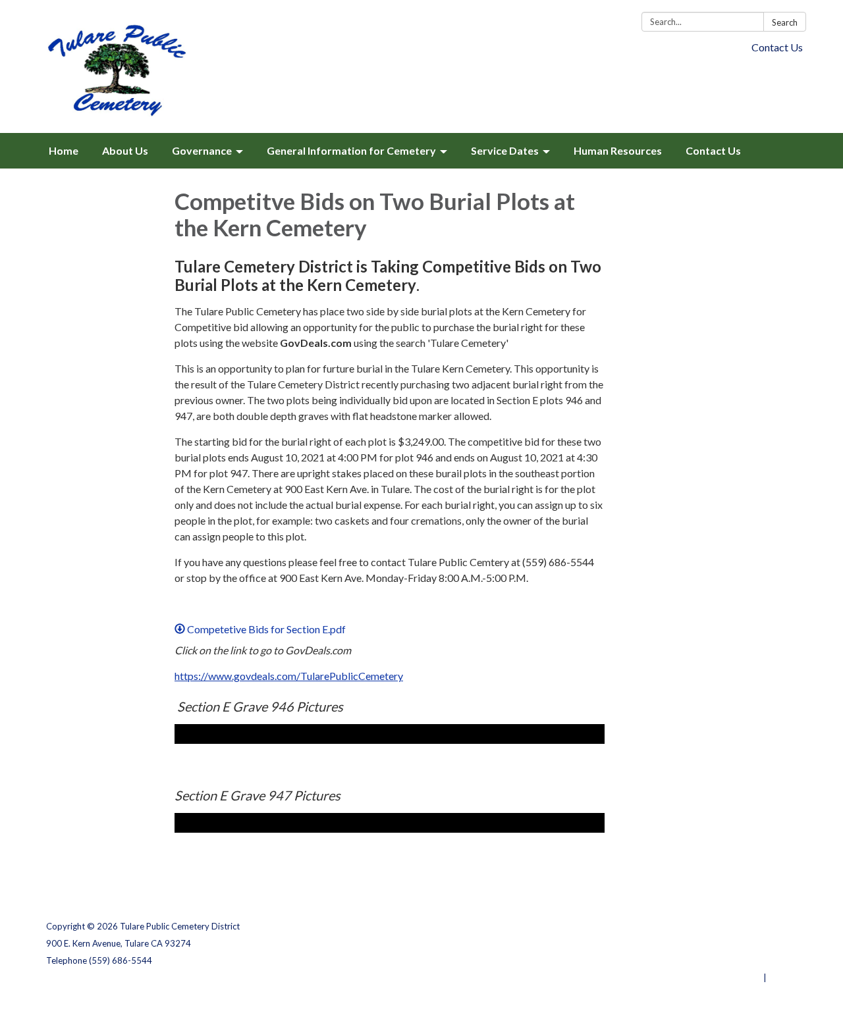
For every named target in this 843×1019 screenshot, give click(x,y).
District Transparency (751, 943)
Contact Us (777, 47)
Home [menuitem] (63, 150)
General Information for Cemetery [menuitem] (351, 150)
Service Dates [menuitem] (505, 150)
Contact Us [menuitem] (713, 150)
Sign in (783, 977)
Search (785, 22)
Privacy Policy (768, 926)
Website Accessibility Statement (727, 960)
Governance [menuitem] (202, 150)
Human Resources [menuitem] (618, 150)
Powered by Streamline (713, 977)
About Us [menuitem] (125, 150)
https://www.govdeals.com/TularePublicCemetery (289, 675)
